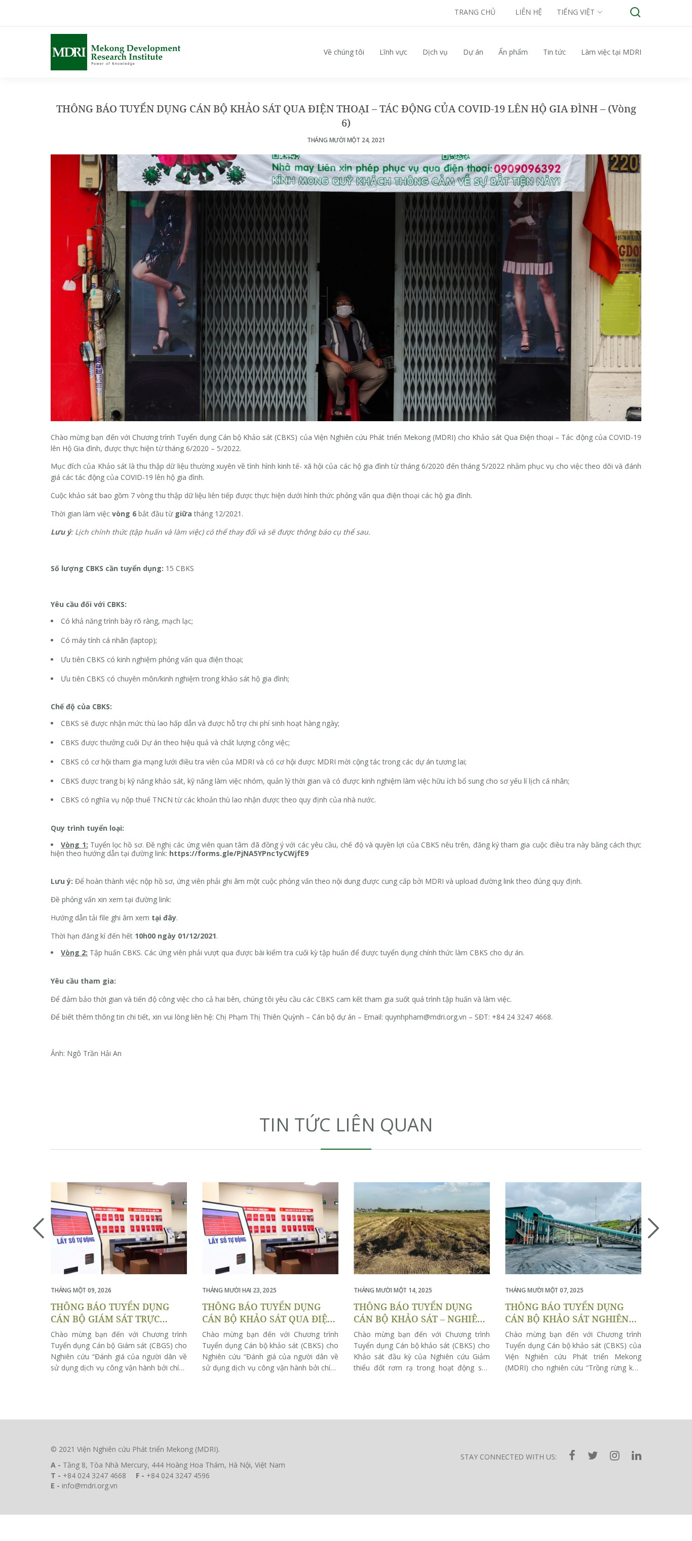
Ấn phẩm (513, 52)
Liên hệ (528, 12)
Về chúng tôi (344, 52)
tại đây (163, 917)
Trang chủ (474, 12)
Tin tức (554, 52)
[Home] (127, 52)
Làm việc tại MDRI (611, 52)
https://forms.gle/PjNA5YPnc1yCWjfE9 (239, 853)
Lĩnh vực (393, 52)
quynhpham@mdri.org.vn (426, 1017)
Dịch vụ (435, 52)
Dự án (473, 52)
